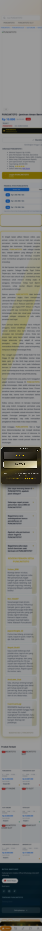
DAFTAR (20, 464)
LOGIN (20, 455)
